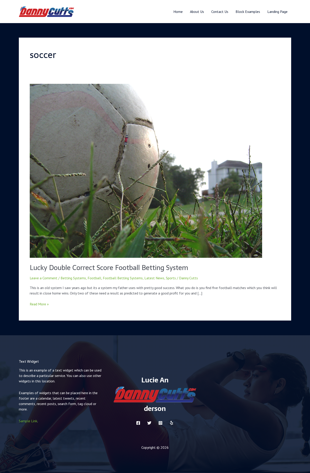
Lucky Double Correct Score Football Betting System (109, 267)
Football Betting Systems (123, 278)
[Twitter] (149, 423)
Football (94, 278)
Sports (171, 278)
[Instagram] (160, 423)
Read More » (39, 303)
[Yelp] (172, 423)
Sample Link (28, 421)
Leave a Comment (43, 278)
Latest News (154, 278)
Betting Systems (73, 278)
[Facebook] (138, 423)
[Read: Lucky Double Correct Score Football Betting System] (146, 170)
